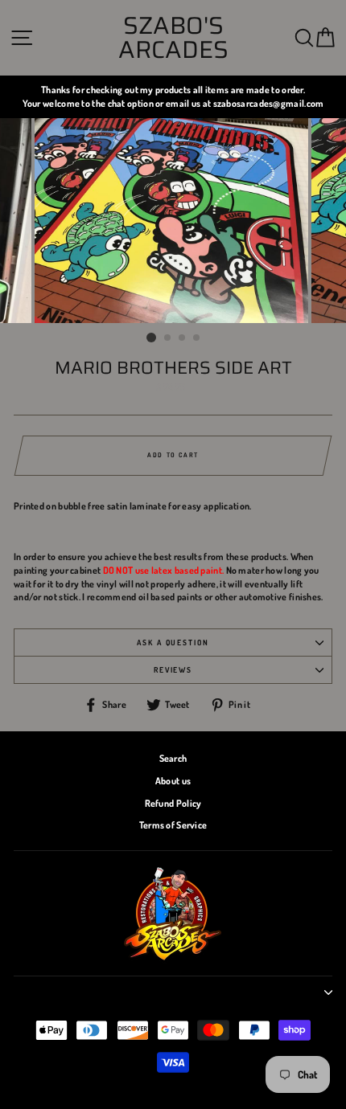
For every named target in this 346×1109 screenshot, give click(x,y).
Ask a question (173, 642)
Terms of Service (173, 825)
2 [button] (168, 338)
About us (173, 781)
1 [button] (151, 337)
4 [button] (197, 338)
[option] (173, 97)
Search (173, 758)
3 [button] (183, 338)
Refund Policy (173, 803)
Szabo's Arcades (173, 38)
